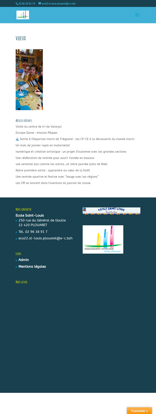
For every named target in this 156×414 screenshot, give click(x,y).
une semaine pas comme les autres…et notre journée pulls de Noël (61, 164)
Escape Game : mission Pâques (36, 133)
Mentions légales (32, 266)
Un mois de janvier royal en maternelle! (43, 145)
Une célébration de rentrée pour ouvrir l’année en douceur (55, 158)
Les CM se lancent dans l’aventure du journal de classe (53, 183)
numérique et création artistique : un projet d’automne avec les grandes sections (71, 151)
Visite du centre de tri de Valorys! (39, 126)
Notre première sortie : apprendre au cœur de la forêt (53, 170)
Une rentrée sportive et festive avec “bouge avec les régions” (57, 177)
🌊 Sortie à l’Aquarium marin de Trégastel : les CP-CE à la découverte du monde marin (75, 139)
